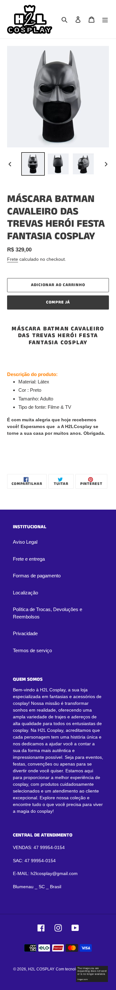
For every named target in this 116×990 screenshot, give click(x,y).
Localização (25, 592)
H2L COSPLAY (41, 969)
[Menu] (105, 19)
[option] (32, 164)
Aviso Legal (25, 542)
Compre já (58, 302)
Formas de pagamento (37, 575)
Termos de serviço (32, 650)
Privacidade (25, 633)
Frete (12, 259)
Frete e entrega (29, 559)
